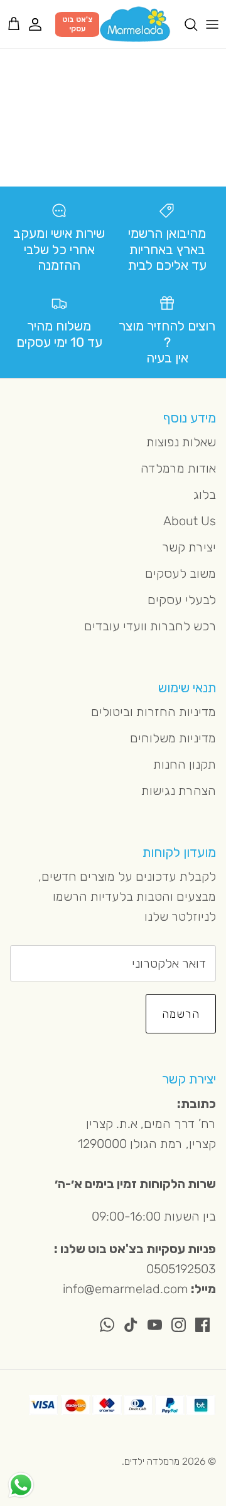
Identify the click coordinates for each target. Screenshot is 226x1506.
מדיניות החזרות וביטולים (153, 711)
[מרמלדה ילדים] (135, 24)
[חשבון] (41, 24)
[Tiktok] (131, 1325)
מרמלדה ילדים (152, 1461)
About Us (189, 520)
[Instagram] (178, 1325)
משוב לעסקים (180, 573)
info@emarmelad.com (125, 1288)
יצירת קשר (189, 547)
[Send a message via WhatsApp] (21, 1485)
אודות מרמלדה (178, 468)
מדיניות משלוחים (173, 737)
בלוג (204, 494)
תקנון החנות (184, 764)
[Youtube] (155, 1325)
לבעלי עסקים (182, 599)
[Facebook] (202, 1325)
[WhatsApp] (107, 1325)
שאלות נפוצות (181, 441)
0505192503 (181, 1268)
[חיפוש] (184, 24)
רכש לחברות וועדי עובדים (150, 625)
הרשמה (181, 1014)
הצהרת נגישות (178, 790)
